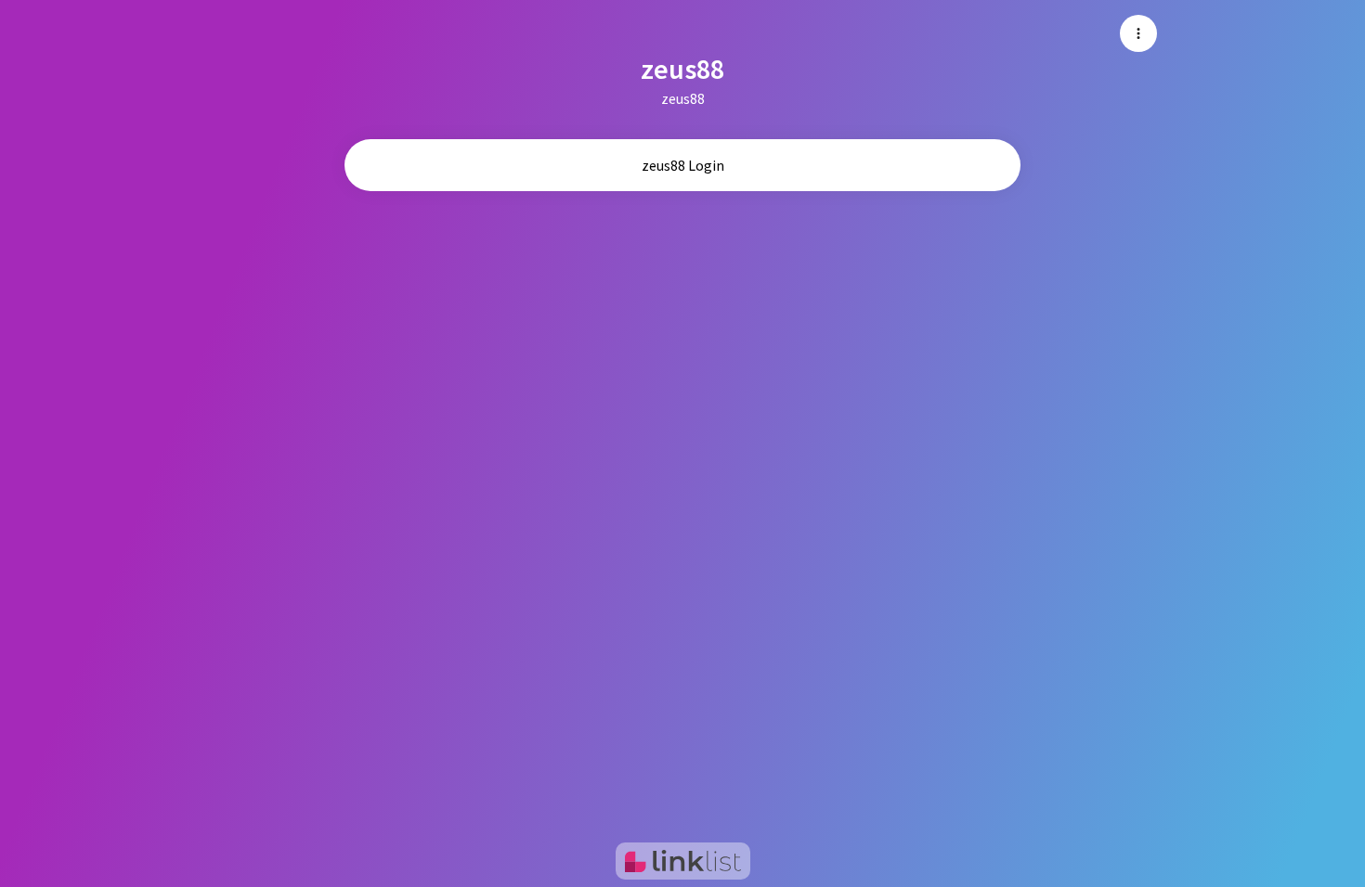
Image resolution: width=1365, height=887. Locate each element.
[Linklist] (683, 861)
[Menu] (1138, 33)
